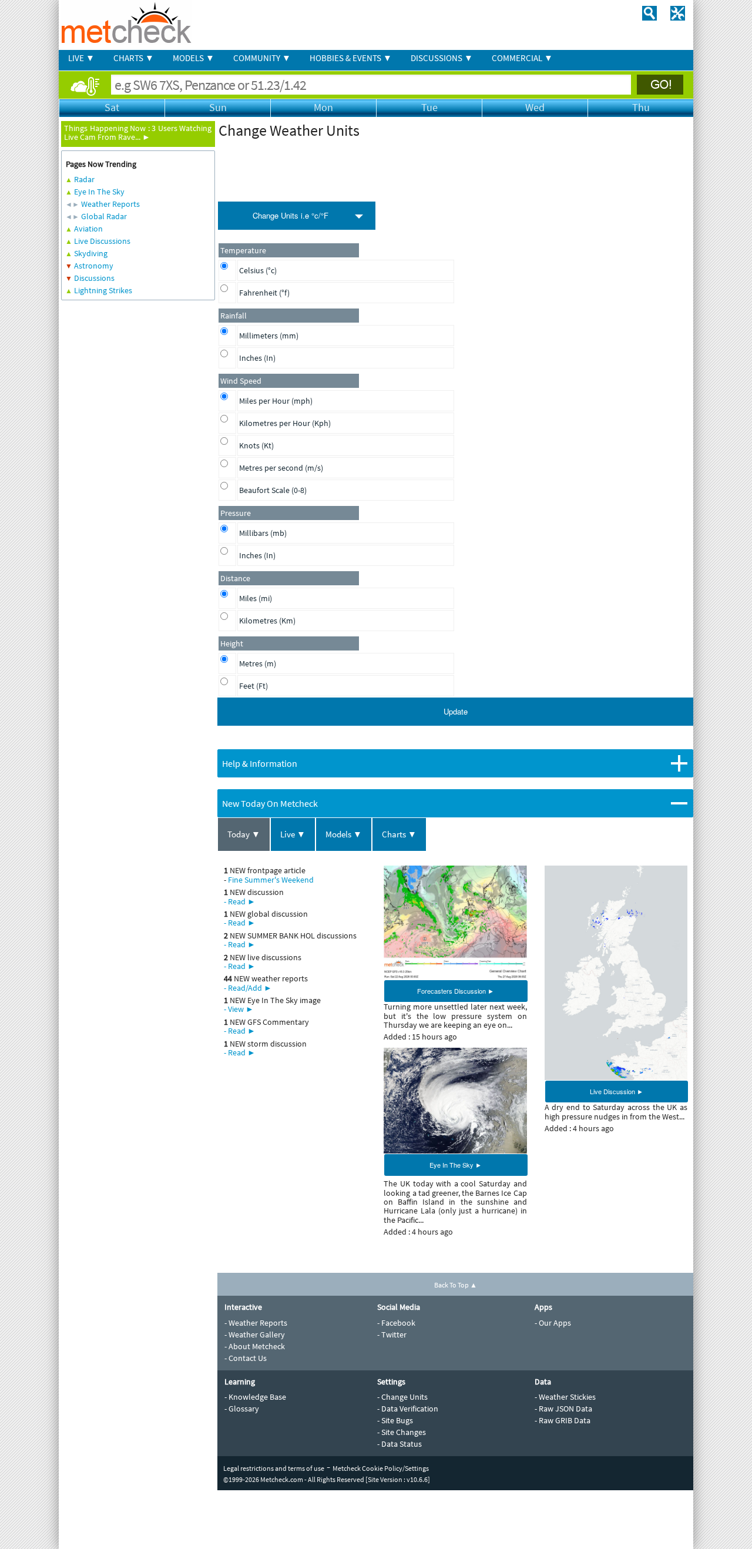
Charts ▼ (399, 834)
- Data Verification (407, 1408)
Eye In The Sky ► (455, 1164)
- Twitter (392, 1334)
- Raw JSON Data (563, 1408)
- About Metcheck (254, 1346)
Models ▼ (343, 834)
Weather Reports (110, 204)
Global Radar (104, 216)
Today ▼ (243, 834)
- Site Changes (401, 1432)
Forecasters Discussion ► (455, 990)
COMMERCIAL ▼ (522, 57)
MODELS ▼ (193, 57)
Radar (84, 179)
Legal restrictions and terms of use (273, 1468)
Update (456, 711)
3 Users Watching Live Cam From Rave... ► (138, 132)
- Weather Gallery (254, 1334)
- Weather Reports (255, 1322)
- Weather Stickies (565, 1397)
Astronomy (93, 265)
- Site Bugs (395, 1420)
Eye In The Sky (99, 191)
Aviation (88, 228)
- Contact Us (245, 1358)
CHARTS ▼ (133, 57)
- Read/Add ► (248, 988)
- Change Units (402, 1397)
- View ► (239, 1009)
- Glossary (241, 1408)
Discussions (94, 278)
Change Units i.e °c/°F (290, 215)
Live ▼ (293, 834)
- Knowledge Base (255, 1397)
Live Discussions (102, 241)
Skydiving (91, 253)
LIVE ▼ (81, 57)
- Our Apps (553, 1322)
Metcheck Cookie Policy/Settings (381, 1468)
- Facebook (396, 1322)
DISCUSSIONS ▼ (442, 57)
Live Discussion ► (616, 1091)
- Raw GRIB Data (562, 1420)
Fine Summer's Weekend (271, 879)
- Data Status (399, 1444)
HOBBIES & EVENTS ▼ (351, 57)
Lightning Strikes (103, 290)
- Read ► (240, 901)
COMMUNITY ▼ (262, 57)
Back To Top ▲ (455, 1284)
